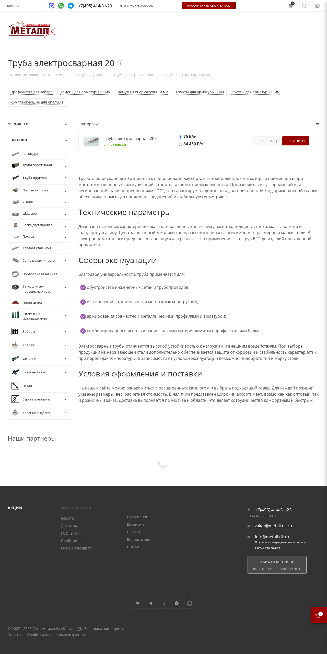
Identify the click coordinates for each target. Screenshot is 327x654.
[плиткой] (301, 124)
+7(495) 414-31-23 (273, 510)
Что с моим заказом (137, 5)
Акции (15, 507)
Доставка (69, 525)
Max (189, 603)
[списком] (309, 124)
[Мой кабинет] (317, 6)
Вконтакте (137, 603)
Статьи (133, 546)
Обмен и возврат (76, 548)
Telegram (150, 603)
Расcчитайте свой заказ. (208, 5)
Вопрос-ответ (139, 539)
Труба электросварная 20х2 (131, 138)
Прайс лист (71, 540)
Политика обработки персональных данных (46, 634)
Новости (134, 531)
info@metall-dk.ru (272, 537)
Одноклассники (163, 603)
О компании (137, 516)
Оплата (67, 518)
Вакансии (135, 524)
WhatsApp (176, 603)
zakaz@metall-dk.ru (273, 526)
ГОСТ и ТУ (70, 533)
